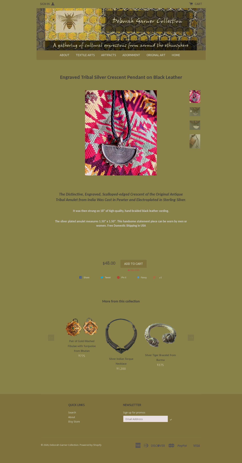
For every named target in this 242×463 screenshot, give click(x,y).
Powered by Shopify (91, 444)
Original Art (156, 55)
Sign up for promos (134, 412)
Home (176, 55)
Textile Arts (85, 55)
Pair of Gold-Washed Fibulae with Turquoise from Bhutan (82, 346)
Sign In (45, 4)
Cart (198, 4)
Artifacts (108, 55)
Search (72, 412)
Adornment (131, 55)
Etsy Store (74, 421)
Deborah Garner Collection (64, 444)
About (64, 55)
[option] (82, 338)
